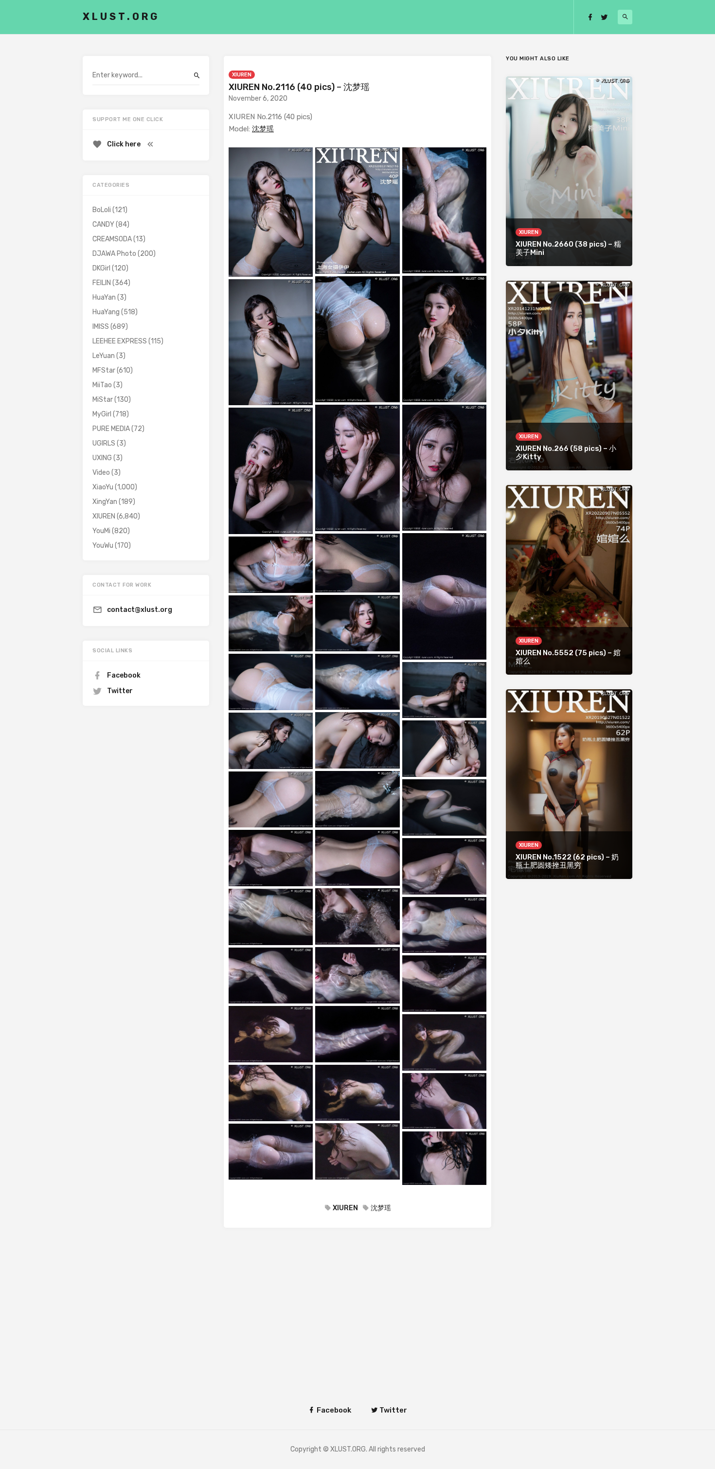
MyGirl (101, 414)
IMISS (100, 326)
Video (101, 472)
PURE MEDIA (111, 429)
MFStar (103, 370)
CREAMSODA (112, 239)
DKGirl (101, 268)
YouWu (102, 545)
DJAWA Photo (114, 254)
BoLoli (101, 210)
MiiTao (102, 385)
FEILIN (101, 283)
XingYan (104, 502)
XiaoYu (102, 487)
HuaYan (104, 297)
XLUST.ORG (121, 16)
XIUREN (241, 75)
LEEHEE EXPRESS (119, 341)
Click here (124, 144)
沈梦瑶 (263, 129)
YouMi (101, 531)
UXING (102, 458)
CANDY (103, 224)
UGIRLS (103, 443)
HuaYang (106, 312)
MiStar (102, 399)
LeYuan (103, 356)
